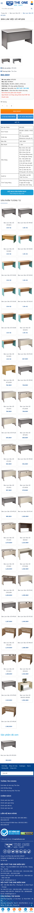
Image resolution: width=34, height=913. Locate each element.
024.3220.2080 (15, 873)
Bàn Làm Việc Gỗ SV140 (9, 301)
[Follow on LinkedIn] (21, 851)
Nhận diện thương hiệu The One (10, 790)
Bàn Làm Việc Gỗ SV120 (25, 301)
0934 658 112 (28, 875)
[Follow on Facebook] (5, 851)
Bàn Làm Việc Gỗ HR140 (8, 721)
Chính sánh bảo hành (7, 800)
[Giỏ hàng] (32, 4)
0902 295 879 (10, 891)
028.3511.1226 (27, 889)
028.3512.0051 (17, 889)
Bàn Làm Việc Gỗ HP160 (9, 616)
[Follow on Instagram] (9, 851)
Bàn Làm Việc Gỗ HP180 (9, 695)
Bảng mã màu (13, 766)
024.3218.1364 (27, 871)
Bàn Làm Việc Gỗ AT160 (25, 590)
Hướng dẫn (5, 768)
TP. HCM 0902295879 (26, 116)
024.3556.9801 (7, 871)
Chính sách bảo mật (7, 808)
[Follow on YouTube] (25, 851)
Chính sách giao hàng (7, 803)
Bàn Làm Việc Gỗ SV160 (9, 275)
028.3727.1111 (7, 889)
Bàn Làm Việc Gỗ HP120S (8, 755)
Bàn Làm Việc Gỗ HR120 (25, 642)
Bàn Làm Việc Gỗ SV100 (9, 327)
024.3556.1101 (17, 871)
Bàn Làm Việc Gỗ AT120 (9, 432)
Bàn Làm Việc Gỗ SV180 (25, 249)
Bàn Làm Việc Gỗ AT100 (25, 354)
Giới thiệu (4, 766)
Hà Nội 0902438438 (9, 116)
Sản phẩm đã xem (9, 735)
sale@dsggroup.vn (10, 880)
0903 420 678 (10, 875)
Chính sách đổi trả (6, 805)
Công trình (13, 768)
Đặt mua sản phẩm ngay (17, 192)
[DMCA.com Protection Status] (27, 833)
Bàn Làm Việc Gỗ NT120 (25, 616)
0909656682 (28, 891)
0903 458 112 (19, 875)
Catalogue (22, 766)
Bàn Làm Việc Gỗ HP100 (25, 380)
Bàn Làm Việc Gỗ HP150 (25, 222)
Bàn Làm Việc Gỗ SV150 (25, 275)
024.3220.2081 (5, 873)
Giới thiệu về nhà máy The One (10, 785)
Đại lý (29, 766)
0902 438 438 (6, 877)
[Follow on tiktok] (29, 851)
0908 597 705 (19, 891)
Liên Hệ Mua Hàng (6, 788)
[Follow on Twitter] (13, 851)
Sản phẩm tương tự (11, 200)
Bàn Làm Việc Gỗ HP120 (9, 511)
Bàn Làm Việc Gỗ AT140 (25, 511)
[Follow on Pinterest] (17, 851)
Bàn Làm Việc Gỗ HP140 (25, 459)
